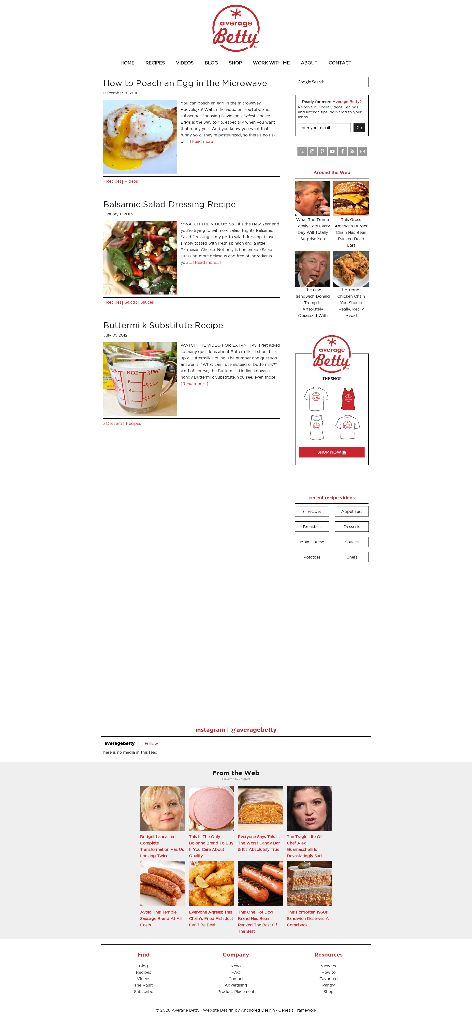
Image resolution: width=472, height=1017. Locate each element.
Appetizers (351, 511)
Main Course (312, 542)
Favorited (328, 978)
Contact (236, 978)
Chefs (351, 557)
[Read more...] (204, 141)
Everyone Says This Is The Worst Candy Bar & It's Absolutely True (259, 843)
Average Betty (236, 28)
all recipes (312, 511)
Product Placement (236, 991)
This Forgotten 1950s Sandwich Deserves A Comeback (308, 918)
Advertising (236, 985)
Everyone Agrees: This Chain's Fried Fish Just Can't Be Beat (211, 918)
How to (329, 972)
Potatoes (312, 557)
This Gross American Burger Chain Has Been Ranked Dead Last (351, 232)
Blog (143, 966)
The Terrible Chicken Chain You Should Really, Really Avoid (351, 303)
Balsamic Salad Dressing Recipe (169, 204)
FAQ (236, 972)
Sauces (147, 302)
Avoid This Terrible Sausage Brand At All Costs (161, 918)
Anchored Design (258, 1010)
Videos (131, 181)
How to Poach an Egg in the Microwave (185, 83)
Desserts (114, 423)
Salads (131, 302)
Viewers (328, 966)
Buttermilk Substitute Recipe (163, 325)
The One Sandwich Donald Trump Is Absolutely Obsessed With (313, 303)
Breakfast (312, 526)
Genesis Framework (297, 1010)
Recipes (113, 181)
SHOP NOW (329, 452)
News (236, 966)
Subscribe (143, 991)
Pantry (328, 985)
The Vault (143, 985)
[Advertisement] (332, 641)
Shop (329, 991)
